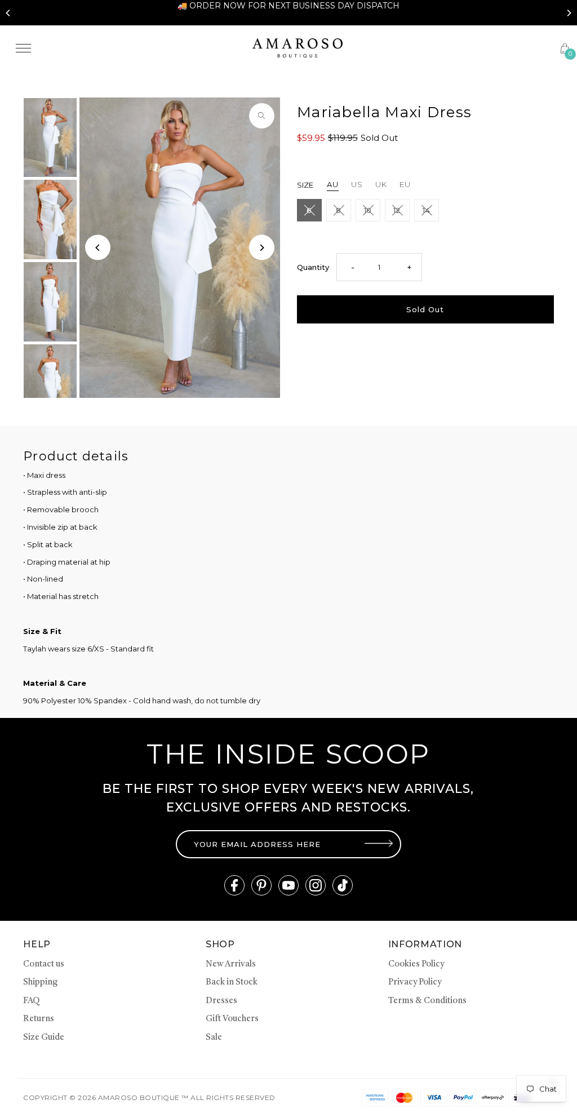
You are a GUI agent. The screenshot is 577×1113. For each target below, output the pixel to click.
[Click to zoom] (261, 115)
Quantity (313, 267)
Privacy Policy (414, 982)
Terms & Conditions (427, 1001)
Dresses (221, 1001)
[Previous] (8, 13)
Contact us (43, 964)
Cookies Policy (416, 964)
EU (405, 184)
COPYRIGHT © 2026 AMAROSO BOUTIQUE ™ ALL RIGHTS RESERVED (149, 1097)
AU (333, 184)
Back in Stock (232, 982)
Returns (38, 1019)
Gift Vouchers (232, 1019)
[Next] (568, 13)
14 (426, 210)
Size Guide (43, 1038)
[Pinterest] (261, 885)
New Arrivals (231, 964)
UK (381, 184)
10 (367, 210)
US (357, 184)
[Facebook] (234, 885)
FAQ (31, 1001)
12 (397, 210)
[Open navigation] (126, 48)
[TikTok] (342, 885)
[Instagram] (315, 885)
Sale (214, 1038)
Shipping (40, 982)
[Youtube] (288, 885)
